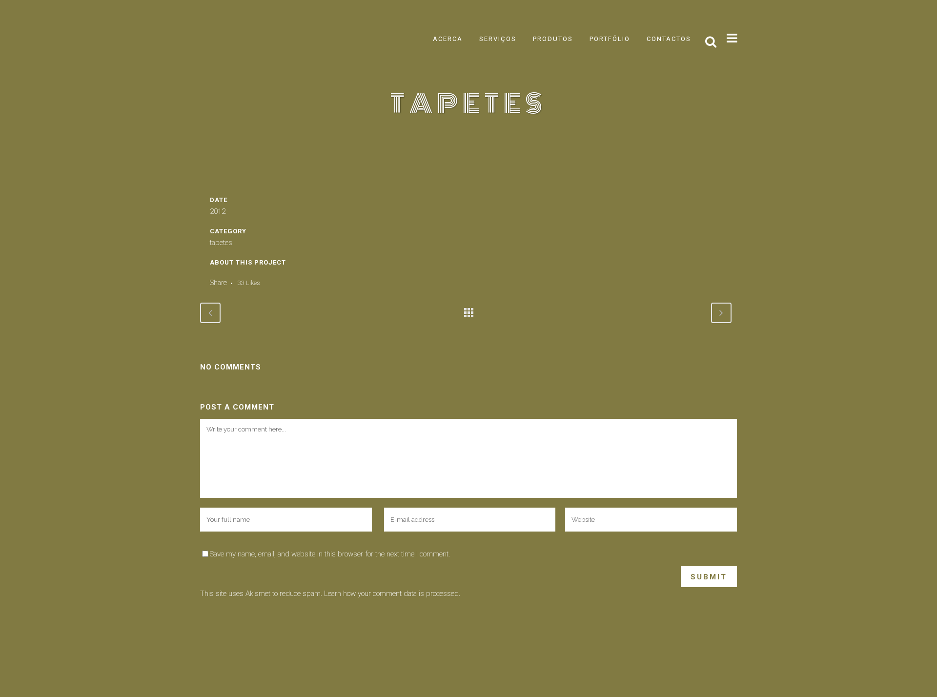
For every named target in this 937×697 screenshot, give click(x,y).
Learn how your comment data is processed (391, 593)
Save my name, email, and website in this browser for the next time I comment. (330, 554)
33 (249, 283)
